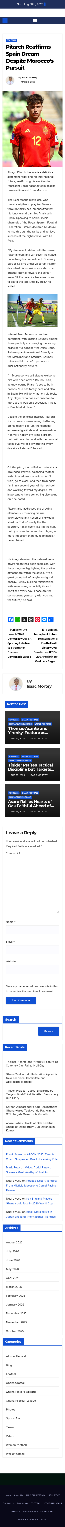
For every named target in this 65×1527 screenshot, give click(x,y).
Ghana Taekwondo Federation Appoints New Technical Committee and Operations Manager (32, 1078)
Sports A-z (13, 1418)
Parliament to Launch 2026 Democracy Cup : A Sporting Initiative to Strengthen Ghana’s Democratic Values (20, 643)
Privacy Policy (30, 1511)
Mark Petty (13, 1167)
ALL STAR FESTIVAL (36, 1495)
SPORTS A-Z (47, 1511)
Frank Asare (14, 1154)
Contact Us (8, 1503)
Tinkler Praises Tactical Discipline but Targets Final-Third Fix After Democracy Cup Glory (32, 1094)
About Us (18, 1495)
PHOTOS (16, 1511)
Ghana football (30, 720)
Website (11, 961)
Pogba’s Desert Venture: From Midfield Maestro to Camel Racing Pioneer (31, 1185)
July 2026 (12, 1251)
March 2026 (14, 1286)
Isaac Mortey (29, 77)
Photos (10, 1409)
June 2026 (13, 1260)
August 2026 (14, 1242)
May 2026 (12, 1269)
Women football (16, 1445)
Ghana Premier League (20, 761)
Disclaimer (22, 1503)
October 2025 (15, 1331)
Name (11, 922)
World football (43, 724)
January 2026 (15, 1304)
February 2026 (15, 1295)
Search (10, 1019)
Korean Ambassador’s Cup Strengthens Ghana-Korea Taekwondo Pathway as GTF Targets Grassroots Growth (31, 1110)
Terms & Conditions (28, 1519)
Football (11, 40)
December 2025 (16, 1313)
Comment (13, 853)
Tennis (10, 1427)
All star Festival (16, 1356)
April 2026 (13, 1278)
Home (8, 1495)
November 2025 (16, 1322)
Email (10, 941)
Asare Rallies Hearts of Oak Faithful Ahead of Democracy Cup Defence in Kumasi (30, 1126)
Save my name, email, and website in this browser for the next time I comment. (32, 989)
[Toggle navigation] (35, 20)
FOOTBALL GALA (53, 1503)
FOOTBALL (36, 1503)
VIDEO (44, 1519)
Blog (9, 1365)
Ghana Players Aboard (20, 724)
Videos (10, 1436)
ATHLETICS (54, 1495)
